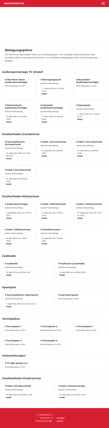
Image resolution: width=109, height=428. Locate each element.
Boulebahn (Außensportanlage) (87, 80)
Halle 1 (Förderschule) (19, 386)
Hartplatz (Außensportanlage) (51, 106)
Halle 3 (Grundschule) (19, 170)
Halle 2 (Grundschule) (90, 142)
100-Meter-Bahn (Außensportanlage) (16, 80)
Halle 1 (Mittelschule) (54, 204)
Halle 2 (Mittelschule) (90, 204)
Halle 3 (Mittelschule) (19, 229)
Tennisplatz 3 (85, 326)
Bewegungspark (51, 79)
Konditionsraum (51, 229)
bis (53, 91)
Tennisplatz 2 (49, 326)
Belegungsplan (14, 3)
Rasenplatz (84, 105)
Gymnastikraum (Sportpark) (22, 295)
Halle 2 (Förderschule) (72, 386)
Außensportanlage (17, 204)
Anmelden (61, 418)
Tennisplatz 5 (49, 340)
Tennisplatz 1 (14, 326)
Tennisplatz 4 (14, 340)
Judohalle (12, 263)
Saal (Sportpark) (69, 295)
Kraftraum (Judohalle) (72, 263)
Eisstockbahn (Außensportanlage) (16, 106)
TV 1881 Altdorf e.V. (17, 363)
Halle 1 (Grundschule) (54, 142)
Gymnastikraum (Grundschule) (15, 143)
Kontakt (60, 421)
